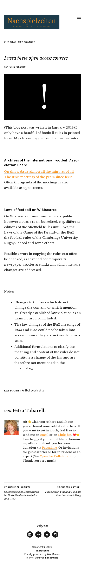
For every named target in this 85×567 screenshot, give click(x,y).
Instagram (55, 537)
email (44, 435)
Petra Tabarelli (17, 67)
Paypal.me (49, 447)
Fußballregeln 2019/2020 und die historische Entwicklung (63, 491)
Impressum (42, 550)
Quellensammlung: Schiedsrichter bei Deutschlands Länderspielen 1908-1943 (21, 493)
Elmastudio (51, 557)
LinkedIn (64, 435)
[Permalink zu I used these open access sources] (42, 119)
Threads (47, 537)
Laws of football (17, 210)
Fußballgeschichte (19, 42)
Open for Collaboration (57, 456)
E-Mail (38, 537)
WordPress (53, 554)
